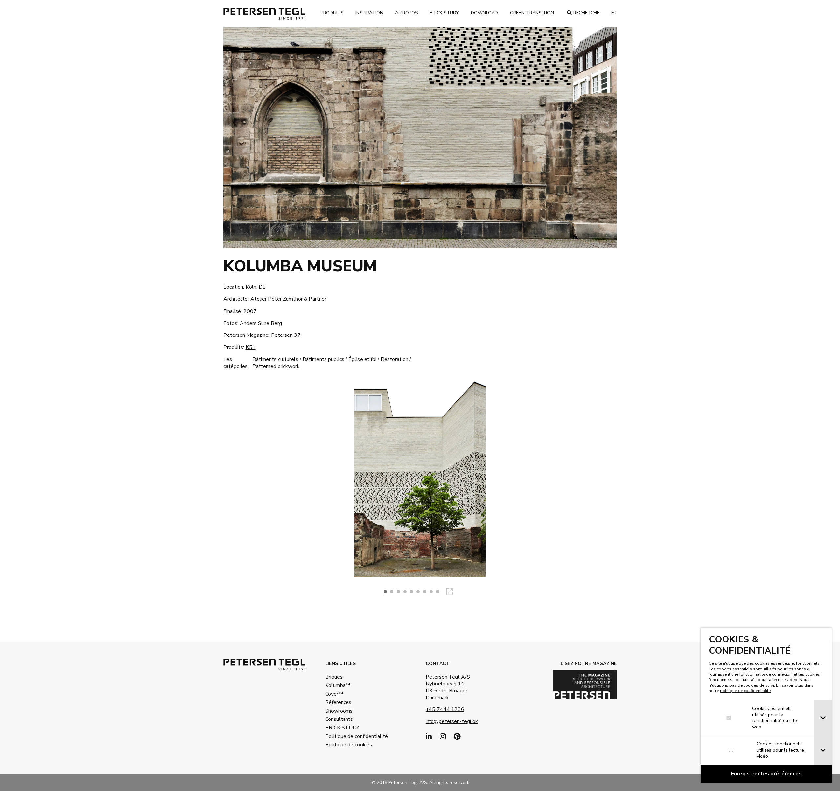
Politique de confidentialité (346, 736)
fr (614, 13)
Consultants (339, 719)
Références (338, 702)
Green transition (532, 13)
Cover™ (334, 694)
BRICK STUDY (342, 727)
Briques (334, 676)
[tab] (823, 718)
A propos (406, 13)
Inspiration (369, 13)
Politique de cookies (346, 744)
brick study (444, 13)
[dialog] (766, 705)
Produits (332, 13)
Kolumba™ (337, 685)
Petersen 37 (286, 335)
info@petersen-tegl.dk (452, 721)
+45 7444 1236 (445, 709)
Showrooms (339, 711)
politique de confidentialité (745, 691)
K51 (251, 347)
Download (484, 13)
